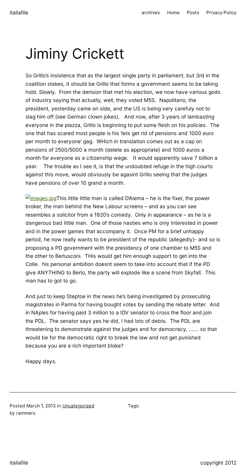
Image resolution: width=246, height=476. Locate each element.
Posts (193, 12)
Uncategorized (78, 406)
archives (151, 12)
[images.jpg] (41, 198)
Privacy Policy (221, 12)
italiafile (19, 12)
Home (173, 12)
